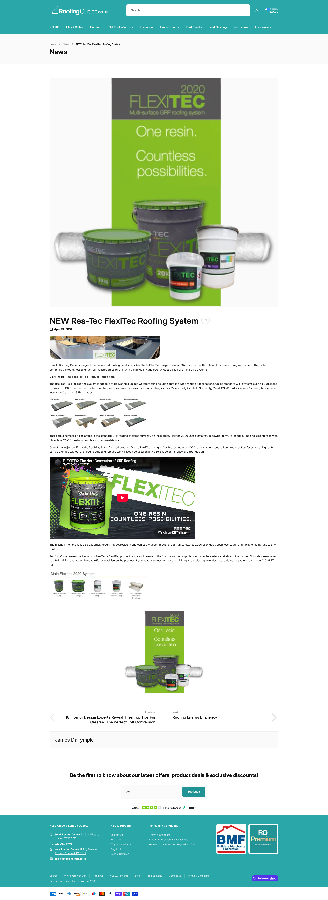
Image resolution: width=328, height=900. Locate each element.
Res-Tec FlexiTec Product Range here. (90, 376)
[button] (271, 10)
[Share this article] (205, 320)
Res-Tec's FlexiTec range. (152, 365)
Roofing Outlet (256, 893)
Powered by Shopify (270, 893)
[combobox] (188, 10)
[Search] (244, 10)
